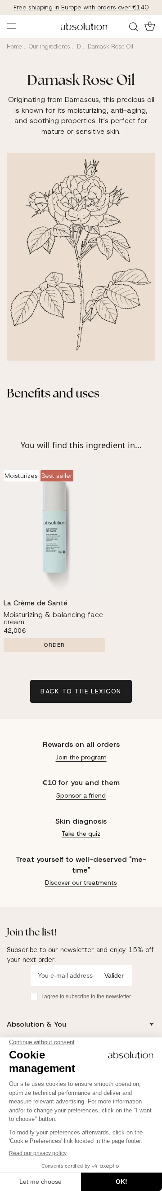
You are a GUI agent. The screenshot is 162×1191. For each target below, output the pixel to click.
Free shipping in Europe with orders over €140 (81, 7)
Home (14, 46)
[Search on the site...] (135, 26)
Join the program (81, 757)
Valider (114, 975)
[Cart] (149, 26)
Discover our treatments (81, 882)
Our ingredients (49, 46)
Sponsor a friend (81, 795)
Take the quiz (81, 833)
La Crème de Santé (36, 603)
